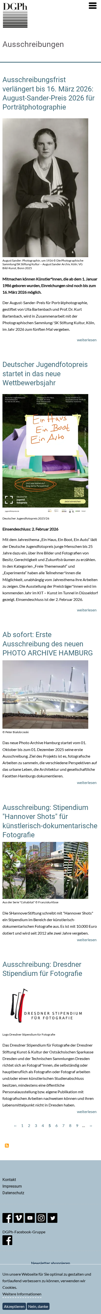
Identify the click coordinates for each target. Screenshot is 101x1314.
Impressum (12, 1186)
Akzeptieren (14, 1306)
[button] (93, 5)
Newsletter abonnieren (50, 1263)
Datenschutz (13, 1193)
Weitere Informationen (21, 1294)
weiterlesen (87, 339)
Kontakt (9, 1179)
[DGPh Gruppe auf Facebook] (7, 1243)
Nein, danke (38, 1306)
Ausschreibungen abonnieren (7, 1146)
